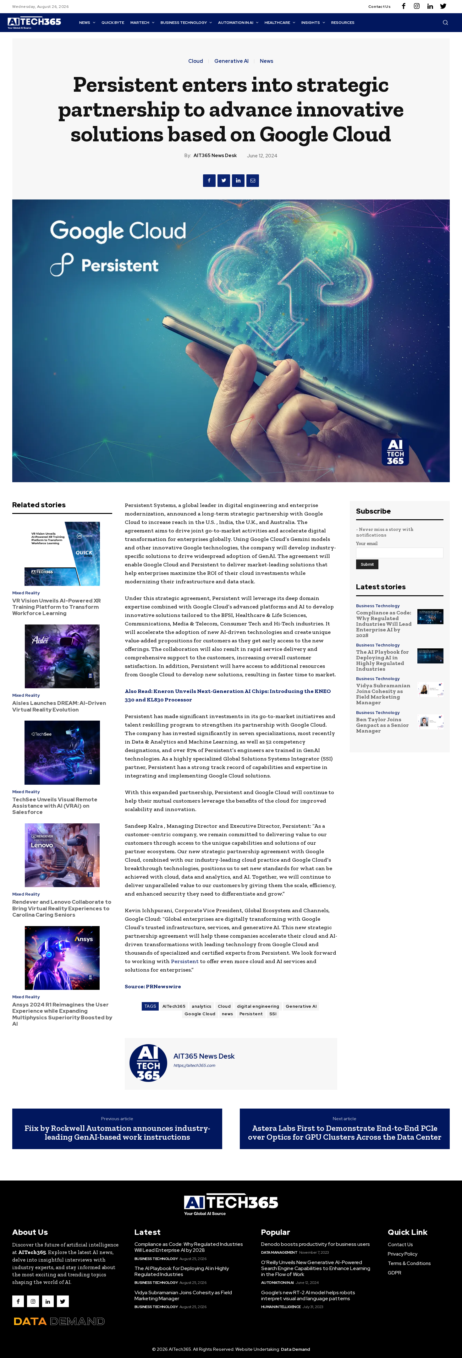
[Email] (252, 180)
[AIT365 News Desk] (148, 1063)
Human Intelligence (281, 1306)
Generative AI (231, 61)
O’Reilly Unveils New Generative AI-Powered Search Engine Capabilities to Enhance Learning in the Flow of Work (315, 1268)
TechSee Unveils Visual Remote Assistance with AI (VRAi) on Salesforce (54, 806)
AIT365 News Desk (215, 155)
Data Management (279, 1252)
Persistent (185, 961)
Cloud (195, 61)
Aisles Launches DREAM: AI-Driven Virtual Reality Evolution (59, 706)
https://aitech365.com (194, 1065)
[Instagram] (416, 6)
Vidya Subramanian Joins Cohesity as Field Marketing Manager (383, 694)
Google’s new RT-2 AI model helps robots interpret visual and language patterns (308, 1295)
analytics (202, 1006)
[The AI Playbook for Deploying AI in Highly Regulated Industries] (430, 656)
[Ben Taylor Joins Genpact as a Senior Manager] (430, 722)
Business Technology (377, 606)
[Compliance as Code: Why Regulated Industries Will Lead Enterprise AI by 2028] (430, 617)
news (227, 1014)
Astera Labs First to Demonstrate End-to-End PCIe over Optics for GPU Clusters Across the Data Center (345, 1132)
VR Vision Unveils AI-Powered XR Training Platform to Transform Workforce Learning (56, 607)
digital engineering (258, 1006)
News (266, 61)
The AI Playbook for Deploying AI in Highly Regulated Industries (382, 660)
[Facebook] (403, 6)
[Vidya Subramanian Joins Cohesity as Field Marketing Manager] (430, 690)
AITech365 (174, 1006)
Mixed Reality (26, 593)
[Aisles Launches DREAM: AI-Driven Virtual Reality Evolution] (62, 656)
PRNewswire (163, 986)
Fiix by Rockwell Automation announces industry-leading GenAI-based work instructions (117, 1132)
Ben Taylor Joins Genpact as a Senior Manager (382, 725)
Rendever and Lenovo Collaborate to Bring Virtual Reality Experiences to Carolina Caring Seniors (61, 908)
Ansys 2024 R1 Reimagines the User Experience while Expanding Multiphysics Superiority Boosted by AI (62, 1014)
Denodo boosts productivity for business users (315, 1244)
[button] (445, 22)
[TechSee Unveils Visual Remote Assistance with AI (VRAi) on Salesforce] (62, 753)
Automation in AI (277, 1282)
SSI (273, 1014)
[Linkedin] (430, 6)
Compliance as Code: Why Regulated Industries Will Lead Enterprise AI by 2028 (384, 624)
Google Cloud (200, 1014)
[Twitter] (443, 6)
